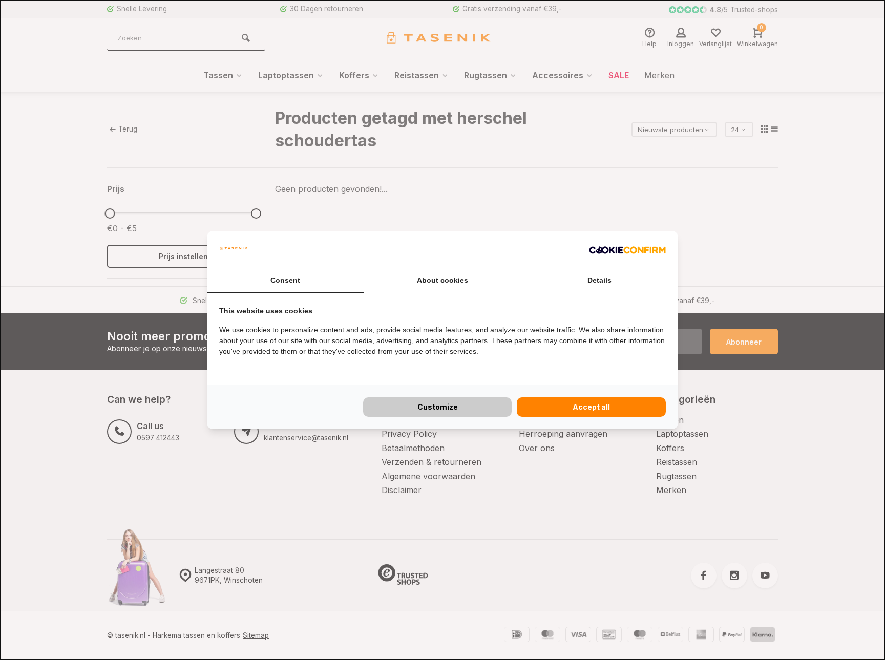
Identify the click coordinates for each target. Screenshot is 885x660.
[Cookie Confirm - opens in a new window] (627, 250)
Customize (437, 406)
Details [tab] (599, 280)
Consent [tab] (285, 280)
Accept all (591, 406)
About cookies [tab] (442, 280)
